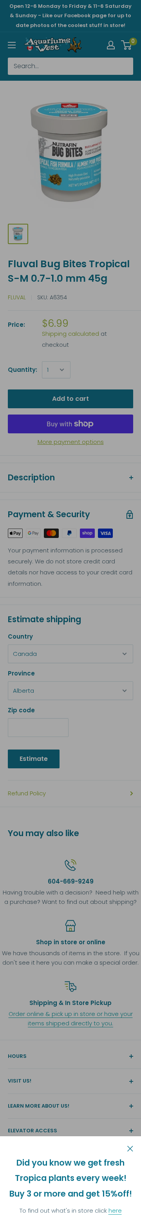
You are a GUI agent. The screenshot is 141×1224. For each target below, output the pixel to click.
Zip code (21, 710)
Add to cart (70, 398)
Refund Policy (27, 793)
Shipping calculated (70, 334)
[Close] (130, 1148)
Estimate (34, 758)
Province (21, 673)
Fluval (17, 297)
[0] (127, 45)
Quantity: (22, 370)
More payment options (71, 442)
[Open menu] (12, 45)
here (115, 1210)
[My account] (111, 45)
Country (20, 636)
